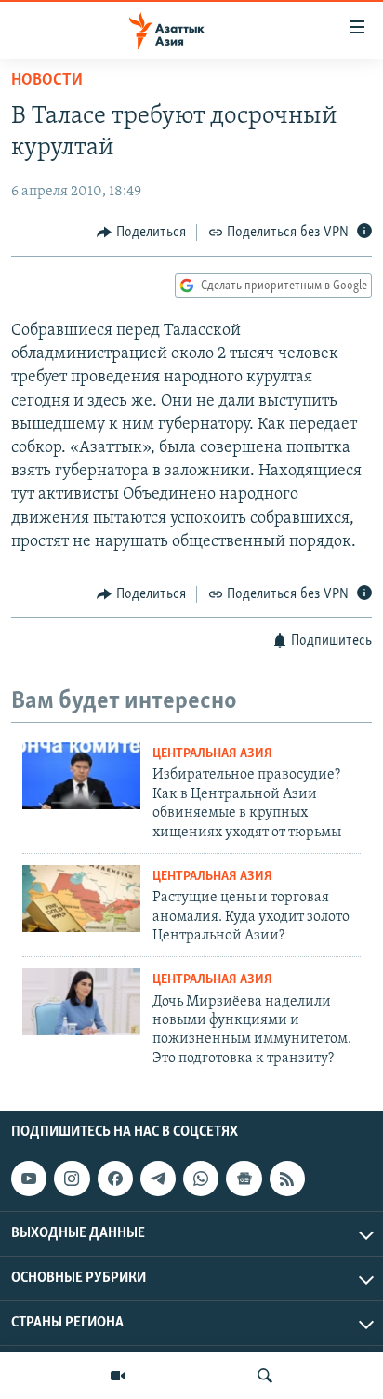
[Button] (141, 232)
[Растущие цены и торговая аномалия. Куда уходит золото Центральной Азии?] (81, 898)
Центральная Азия (212, 754)
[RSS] (287, 1178)
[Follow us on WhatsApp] (200, 1178)
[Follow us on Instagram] (71, 1178)
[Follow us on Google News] (243, 1178)
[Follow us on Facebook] (115, 1178)
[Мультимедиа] (118, 1375)
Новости (47, 81)
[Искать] (265, 1375)
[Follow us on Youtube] (28, 1178)
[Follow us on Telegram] (158, 1178)
